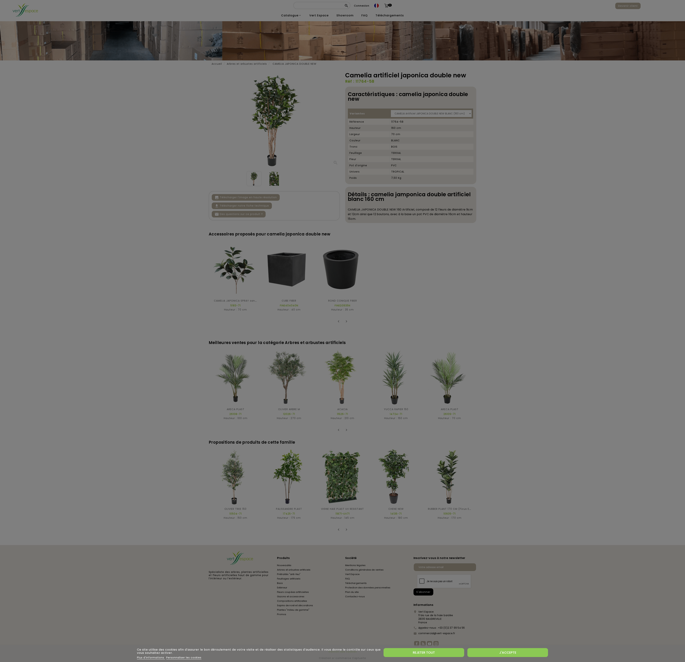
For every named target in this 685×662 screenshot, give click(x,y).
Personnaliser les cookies (183, 657)
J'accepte (507, 652)
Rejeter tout (424, 652)
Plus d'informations (151, 657)
